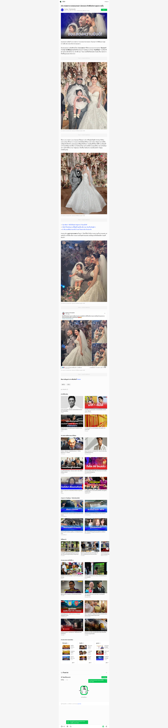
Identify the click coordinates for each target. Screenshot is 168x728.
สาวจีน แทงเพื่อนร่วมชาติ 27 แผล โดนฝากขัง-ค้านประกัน (77, 229)
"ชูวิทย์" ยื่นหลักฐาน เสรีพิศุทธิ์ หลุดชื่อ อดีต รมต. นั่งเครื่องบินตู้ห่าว (79, 227)
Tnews (79, 379)
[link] (67, 726)
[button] (63, 726)
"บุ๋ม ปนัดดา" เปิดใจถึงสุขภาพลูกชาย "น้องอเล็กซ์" (74, 224)
